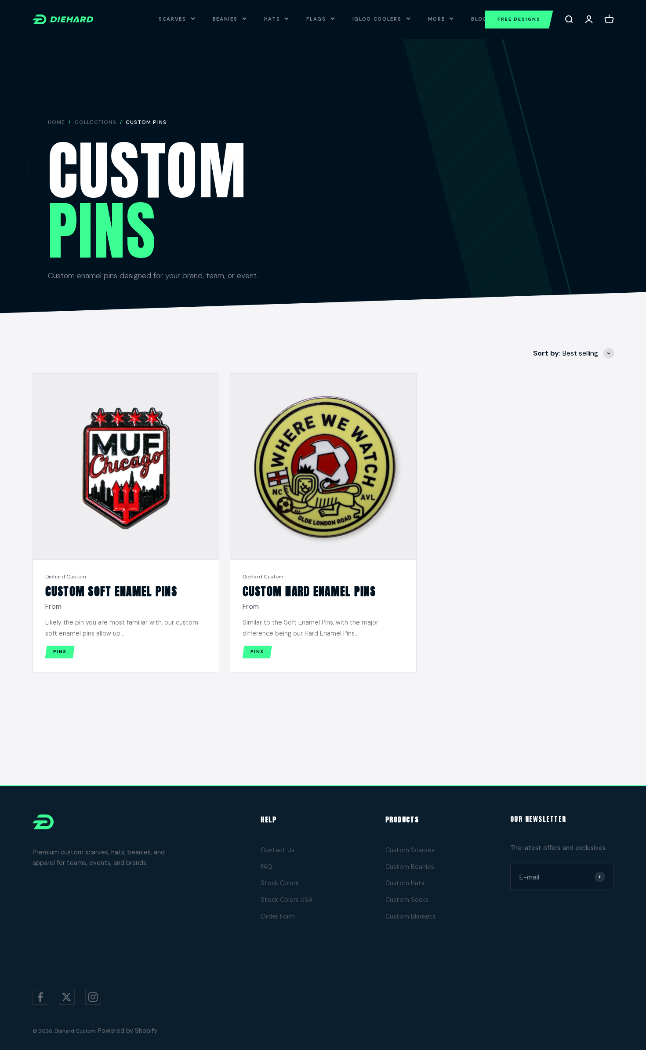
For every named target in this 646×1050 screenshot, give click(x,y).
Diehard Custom (65, 576)
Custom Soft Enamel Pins (111, 591)
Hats (272, 19)
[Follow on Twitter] (67, 997)
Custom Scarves (410, 850)
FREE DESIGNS (519, 19)
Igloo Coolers (377, 19)
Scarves (172, 19)
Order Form (278, 916)
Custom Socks (406, 900)
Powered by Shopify (127, 1031)
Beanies (225, 19)
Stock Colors (280, 883)
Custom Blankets (410, 916)
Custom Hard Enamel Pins (309, 591)
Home (56, 122)
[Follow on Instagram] (93, 997)
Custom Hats (405, 883)
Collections (95, 122)
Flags (316, 19)
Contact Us (277, 850)
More (436, 19)
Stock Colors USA (287, 900)
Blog (479, 19)
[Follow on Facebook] (40, 997)
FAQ (266, 867)
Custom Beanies (409, 867)
